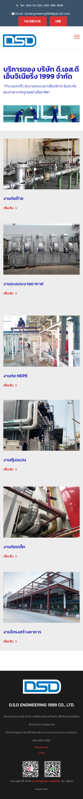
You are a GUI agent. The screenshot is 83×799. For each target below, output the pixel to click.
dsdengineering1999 (46, 781)
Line (58, 21)
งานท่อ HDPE (15, 375)
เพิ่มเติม (8, 208)
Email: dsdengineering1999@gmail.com (42, 13)
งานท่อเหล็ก (14, 546)
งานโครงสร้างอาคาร (22, 631)
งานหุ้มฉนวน (14, 459)
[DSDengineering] (19, 41)
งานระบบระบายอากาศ (23, 283)
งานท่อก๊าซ (13, 198)
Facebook (32, 21)
